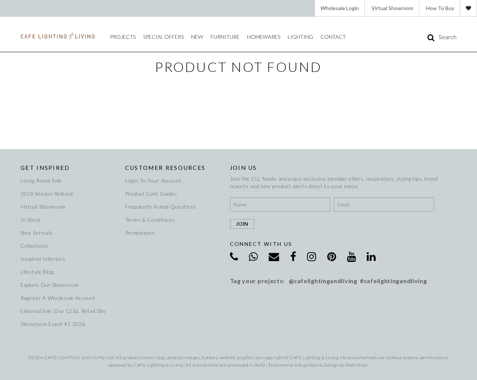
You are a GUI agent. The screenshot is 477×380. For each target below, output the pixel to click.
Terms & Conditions (150, 219)
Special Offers (163, 37)
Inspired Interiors (43, 259)
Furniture (225, 37)
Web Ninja (356, 365)
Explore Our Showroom (49, 285)
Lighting (300, 37)
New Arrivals (36, 232)
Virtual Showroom (392, 8)
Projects (123, 37)
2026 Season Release (46, 193)
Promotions (140, 232)
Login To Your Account (153, 180)
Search (448, 37)
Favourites (468, 8)
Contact (333, 37)
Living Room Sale (41, 180)
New (197, 37)
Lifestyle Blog (37, 272)
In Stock (30, 219)
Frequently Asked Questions (161, 206)
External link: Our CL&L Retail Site (63, 311)
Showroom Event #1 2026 (52, 324)
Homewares (263, 37)
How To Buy (440, 8)
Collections (34, 246)
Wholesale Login (339, 8)
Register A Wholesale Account (58, 298)
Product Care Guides (151, 193)
